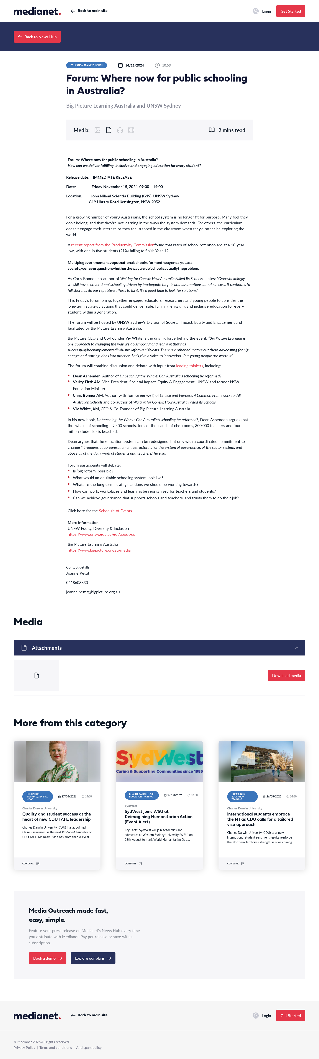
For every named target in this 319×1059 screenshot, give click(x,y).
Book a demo (44, 958)
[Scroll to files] (108, 130)
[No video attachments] (131, 130)
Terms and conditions (55, 1047)
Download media (286, 675)
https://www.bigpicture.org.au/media (99, 550)
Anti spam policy (89, 1047)
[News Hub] (37, 11)
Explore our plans (90, 958)
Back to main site (92, 11)
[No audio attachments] (120, 130)
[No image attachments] (97, 130)
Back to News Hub (41, 36)
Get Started (291, 11)
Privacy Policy (24, 1047)
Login (266, 11)
